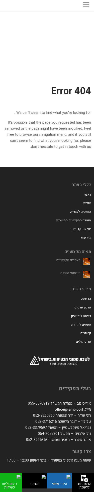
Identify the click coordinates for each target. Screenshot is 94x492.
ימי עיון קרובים (81, 228)
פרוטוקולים (83, 341)
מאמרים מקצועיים (68, 260)
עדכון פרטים (82, 307)
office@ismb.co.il (69, 409)
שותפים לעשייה (80, 211)
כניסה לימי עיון (81, 315)
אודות (87, 203)
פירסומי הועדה (70, 273)
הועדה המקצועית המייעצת (73, 220)
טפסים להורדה (81, 324)
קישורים (85, 333)
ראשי (87, 194)
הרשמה (86, 298)
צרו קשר (85, 237)
